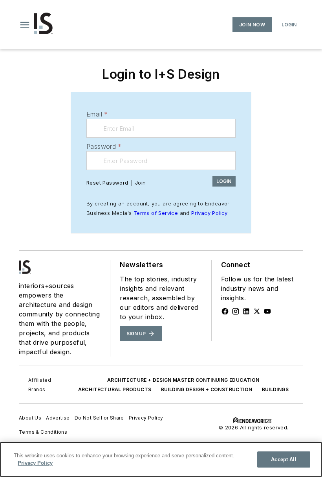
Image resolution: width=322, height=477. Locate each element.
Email (97, 114)
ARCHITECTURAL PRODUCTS (115, 389)
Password (104, 146)
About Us (30, 418)
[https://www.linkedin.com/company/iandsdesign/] (246, 311)
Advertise (58, 418)
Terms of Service (156, 213)
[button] (25, 25)
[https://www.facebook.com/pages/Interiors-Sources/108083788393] (225, 311)
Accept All (283, 459)
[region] (161, 459)
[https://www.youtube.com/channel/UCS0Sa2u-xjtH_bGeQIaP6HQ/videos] (267, 311)
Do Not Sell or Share (99, 418)
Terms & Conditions (43, 432)
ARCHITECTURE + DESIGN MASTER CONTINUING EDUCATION (183, 380)
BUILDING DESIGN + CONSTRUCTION (206, 389)
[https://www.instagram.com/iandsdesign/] (236, 311)
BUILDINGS (275, 389)
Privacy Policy (209, 213)
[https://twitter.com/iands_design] (257, 311)
